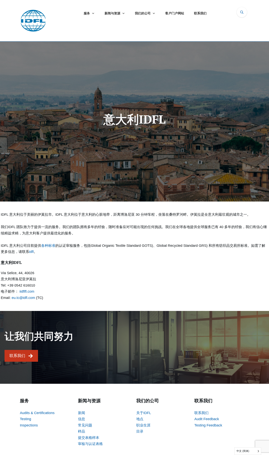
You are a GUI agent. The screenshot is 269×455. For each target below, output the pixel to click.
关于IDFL (143, 413)
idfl (31, 252)
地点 (139, 419)
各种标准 (48, 246)
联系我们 (201, 413)
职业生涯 (143, 425)
